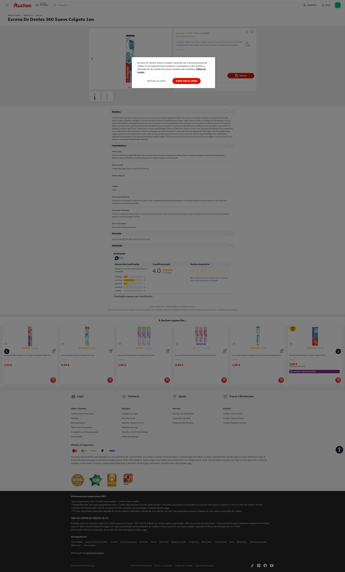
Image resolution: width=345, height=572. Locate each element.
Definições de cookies (156, 81)
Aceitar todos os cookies (186, 81)
